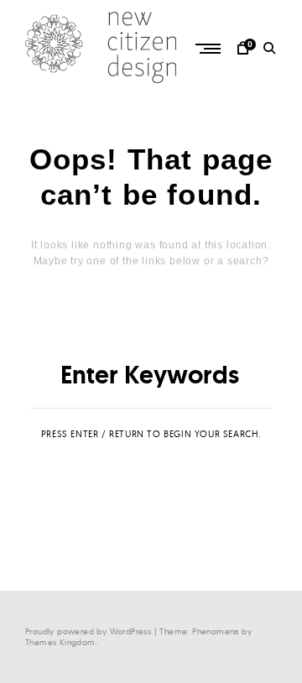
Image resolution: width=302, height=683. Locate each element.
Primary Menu (209, 48)
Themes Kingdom (60, 642)
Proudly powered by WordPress (88, 631)
